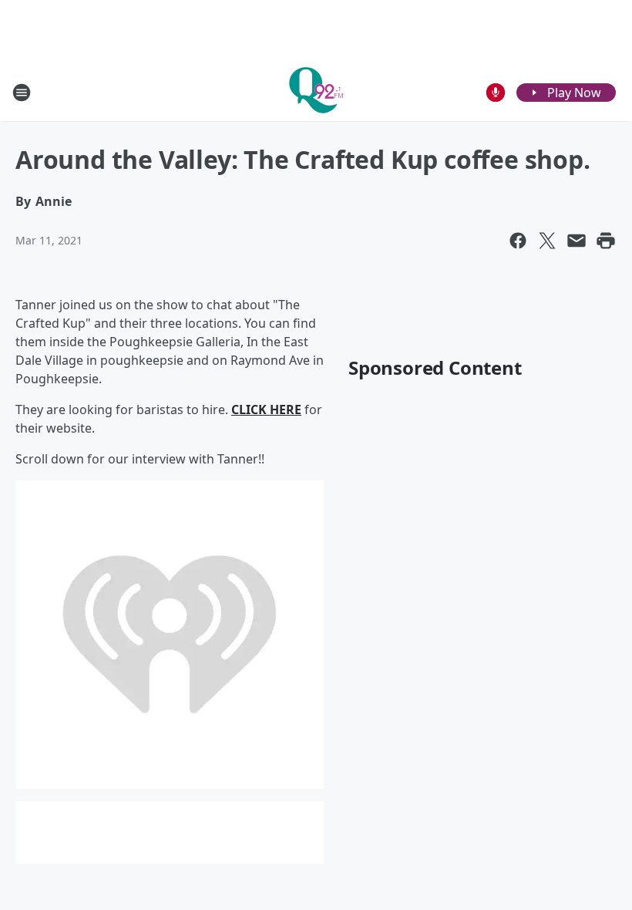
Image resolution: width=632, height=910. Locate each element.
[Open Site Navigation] (21, 92)
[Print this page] (606, 240)
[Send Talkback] (495, 92)
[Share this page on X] (547, 240)
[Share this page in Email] (576, 240)
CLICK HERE (266, 409)
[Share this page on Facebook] (518, 240)
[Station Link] (316, 92)
